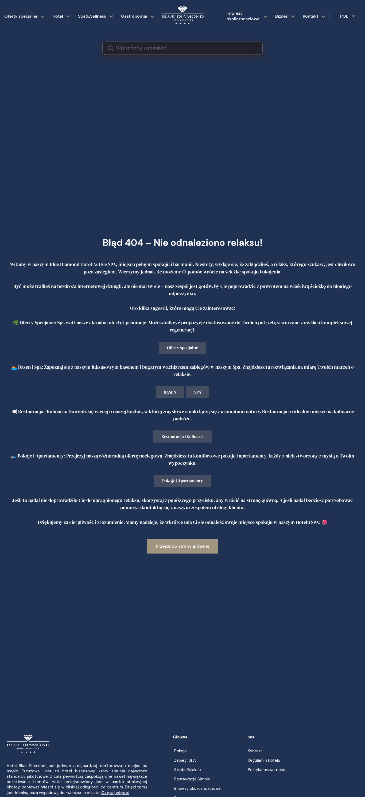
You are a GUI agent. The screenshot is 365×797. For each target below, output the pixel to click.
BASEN (170, 392)
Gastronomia (134, 16)
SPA (197, 392)
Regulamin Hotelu (264, 760)
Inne (250, 737)
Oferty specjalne (20, 16)
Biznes (281, 16)
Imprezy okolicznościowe (243, 16)
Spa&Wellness (92, 16)
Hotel (57, 16)
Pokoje (180, 751)
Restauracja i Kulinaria (182, 436)
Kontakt (310, 16)
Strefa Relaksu (187, 769)
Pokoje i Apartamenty (182, 481)
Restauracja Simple (192, 779)
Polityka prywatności (267, 769)
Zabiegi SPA (185, 760)
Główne (180, 737)
